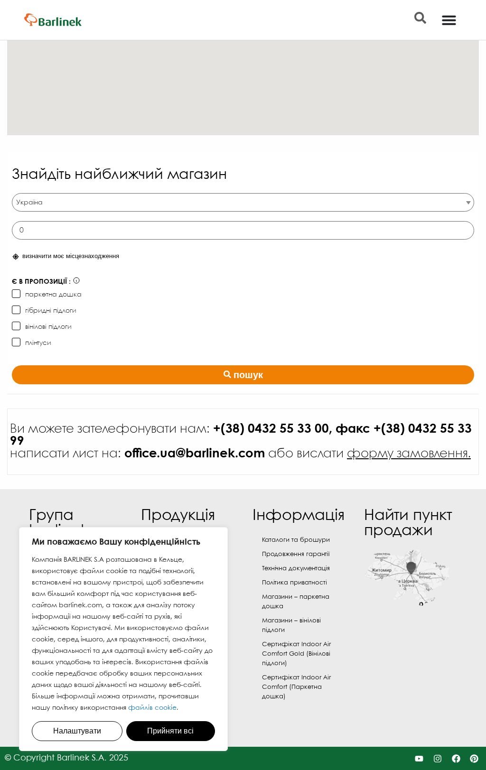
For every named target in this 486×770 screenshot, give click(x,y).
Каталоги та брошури (296, 540)
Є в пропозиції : (41, 281)
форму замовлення (407, 454)
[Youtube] (419, 758)
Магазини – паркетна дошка (295, 602)
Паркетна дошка (53, 294)
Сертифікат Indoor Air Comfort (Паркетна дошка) (296, 687)
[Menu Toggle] (449, 20)
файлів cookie (152, 708)
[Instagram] (437, 758)
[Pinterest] (474, 758)
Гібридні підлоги (50, 310)
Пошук (248, 375)
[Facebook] (456, 758)
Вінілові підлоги (48, 327)
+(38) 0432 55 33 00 (271, 429)
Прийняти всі (170, 731)
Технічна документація (296, 569)
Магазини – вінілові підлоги (291, 625)
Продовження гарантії (295, 554)
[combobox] (243, 202)
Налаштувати (77, 731)
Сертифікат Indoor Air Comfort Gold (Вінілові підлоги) (296, 654)
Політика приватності (294, 583)
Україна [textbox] (29, 202)
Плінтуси (38, 343)
